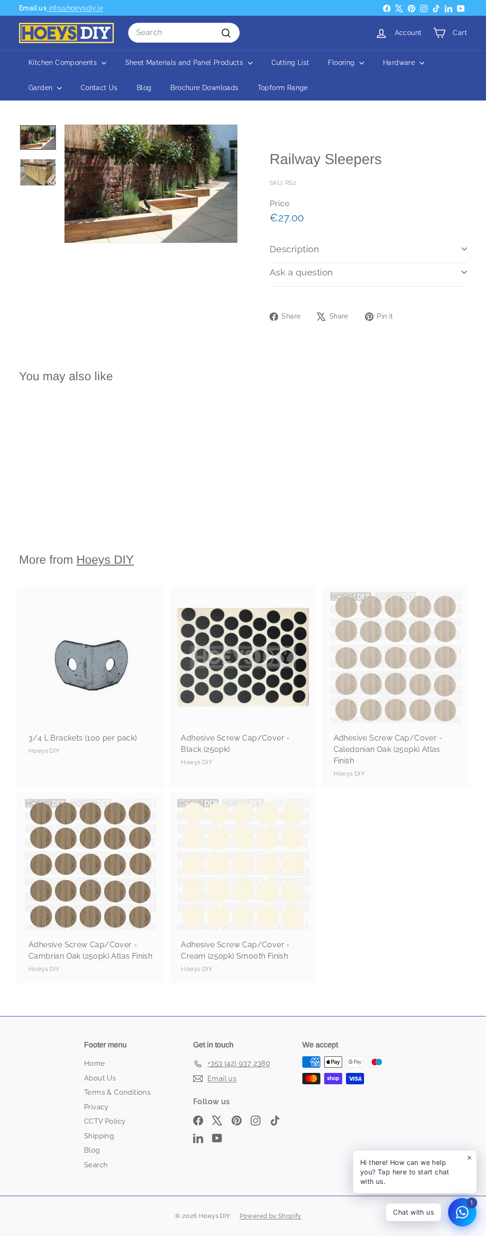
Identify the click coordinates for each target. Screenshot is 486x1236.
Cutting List (290, 62)
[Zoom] (151, 184)
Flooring (342, 62)
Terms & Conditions (117, 1092)
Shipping (99, 1136)
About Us (100, 1078)
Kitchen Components (63, 62)
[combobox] (184, 33)
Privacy (96, 1107)
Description (294, 249)
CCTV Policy (104, 1121)
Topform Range (283, 88)
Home (94, 1063)
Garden (41, 88)
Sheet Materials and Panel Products (185, 62)
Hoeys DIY (105, 559)
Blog (144, 88)
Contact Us (99, 88)
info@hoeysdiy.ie (75, 7)
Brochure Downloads (204, 88)
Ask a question (301, 272)
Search (96, 1165)
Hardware (400, 62)
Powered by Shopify (270, 1215)
